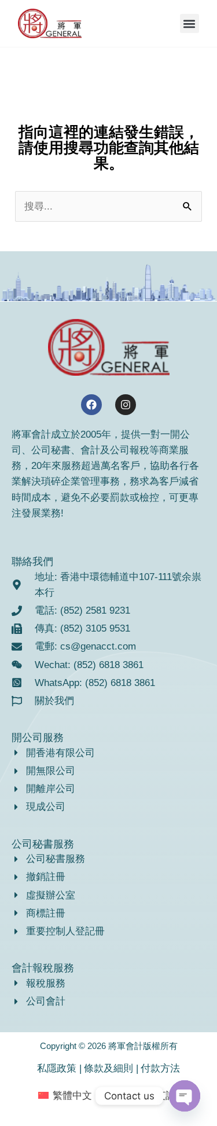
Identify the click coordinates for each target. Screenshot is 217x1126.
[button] (189, 23)
